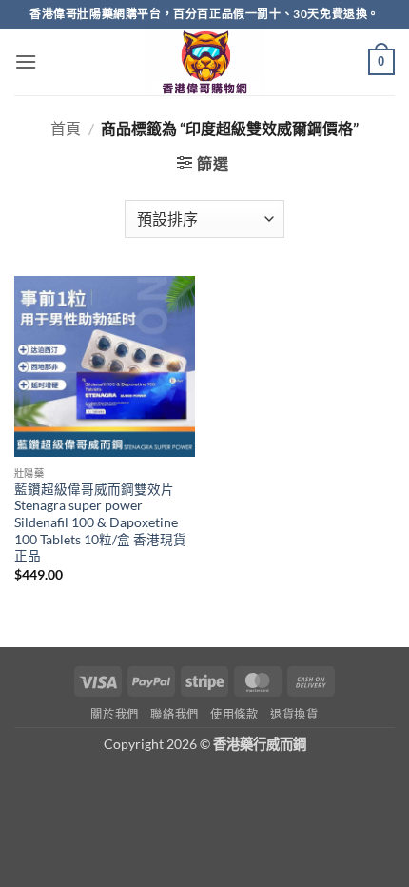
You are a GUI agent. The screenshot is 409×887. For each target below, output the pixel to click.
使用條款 (234, 714)
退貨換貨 (294, 714)
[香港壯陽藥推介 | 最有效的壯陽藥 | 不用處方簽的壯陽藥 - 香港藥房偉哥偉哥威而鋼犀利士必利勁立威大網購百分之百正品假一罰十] (204, 62)
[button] (25, 61)
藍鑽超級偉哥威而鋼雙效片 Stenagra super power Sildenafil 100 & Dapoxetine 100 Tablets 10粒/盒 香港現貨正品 (100, 523)
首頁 (65, 128)
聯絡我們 (174, 714)
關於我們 (114, 714)
